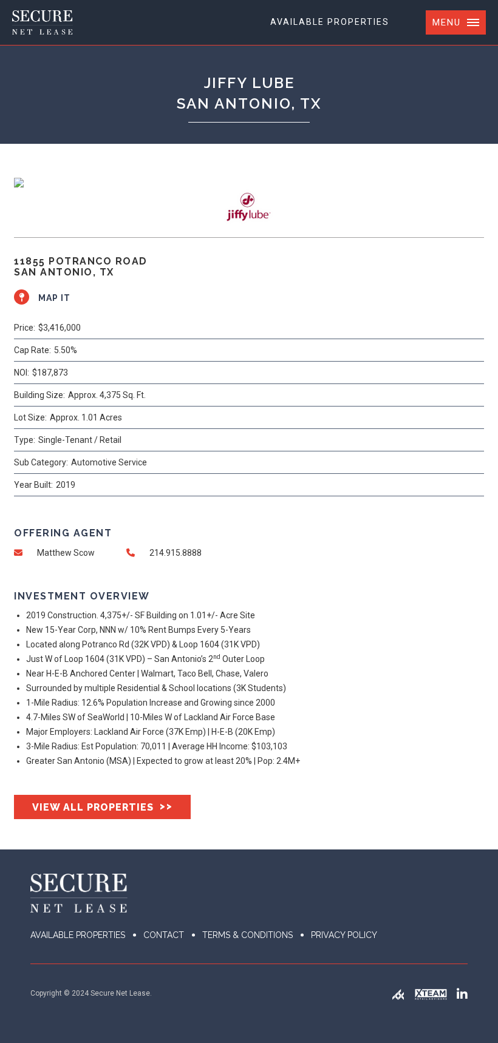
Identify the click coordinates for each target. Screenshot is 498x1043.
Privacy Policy (344, 935)
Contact (163, 935)
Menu (446, 22)
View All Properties (102, 806)
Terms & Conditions (247, 935)
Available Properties (329, 22)
